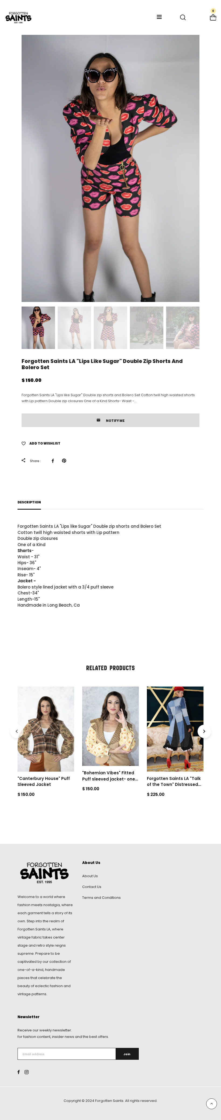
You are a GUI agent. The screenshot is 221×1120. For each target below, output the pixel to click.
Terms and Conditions (101, 897)
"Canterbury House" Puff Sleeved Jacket (44, 782)
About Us (90, 876)
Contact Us (91, 886)
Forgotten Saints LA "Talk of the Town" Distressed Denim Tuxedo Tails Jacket (174, 788)
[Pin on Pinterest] (65, 460)
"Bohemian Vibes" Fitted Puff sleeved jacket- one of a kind (108, 779)
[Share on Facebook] (54, 460)
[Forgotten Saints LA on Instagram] (27, 1072)
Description (29, 502)
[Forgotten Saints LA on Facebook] (19, 1072)
